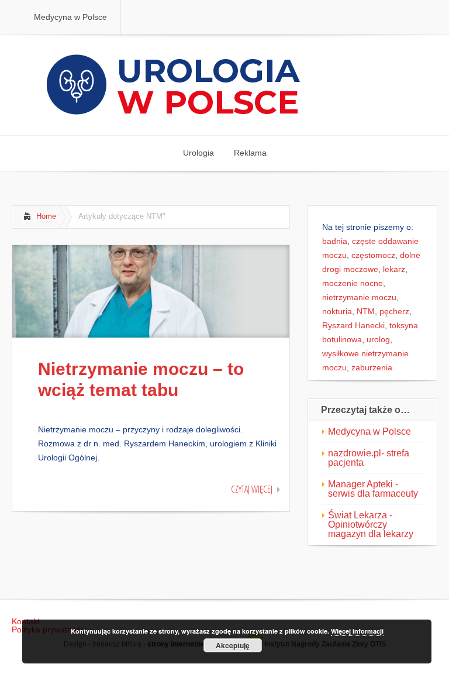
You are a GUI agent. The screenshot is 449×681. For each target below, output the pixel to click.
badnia (334, 241)
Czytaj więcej (251, 489)
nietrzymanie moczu (359, 297)
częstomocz (373, 255)
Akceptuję (233, 645)
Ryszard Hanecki (353, 325)
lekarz (394, 269)
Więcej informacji (357, 631)
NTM (366, 311)
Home (46, 216)
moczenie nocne (352, 283)
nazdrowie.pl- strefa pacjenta (368, 457)
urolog (378, 339)
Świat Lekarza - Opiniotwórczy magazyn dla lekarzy (370, 524)
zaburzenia (371, 367)
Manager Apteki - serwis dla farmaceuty (373, 488)
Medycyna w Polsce (369, 431)
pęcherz (394, 311)
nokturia (337, 311)
